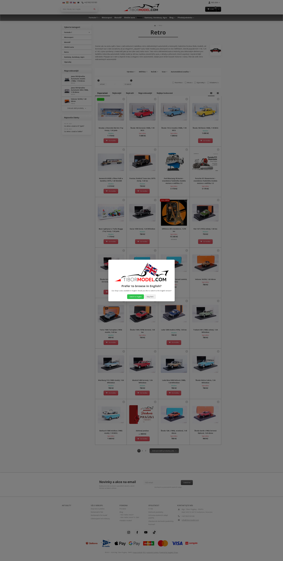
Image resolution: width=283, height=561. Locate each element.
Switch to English (136, 297)
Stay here (150, 297)
